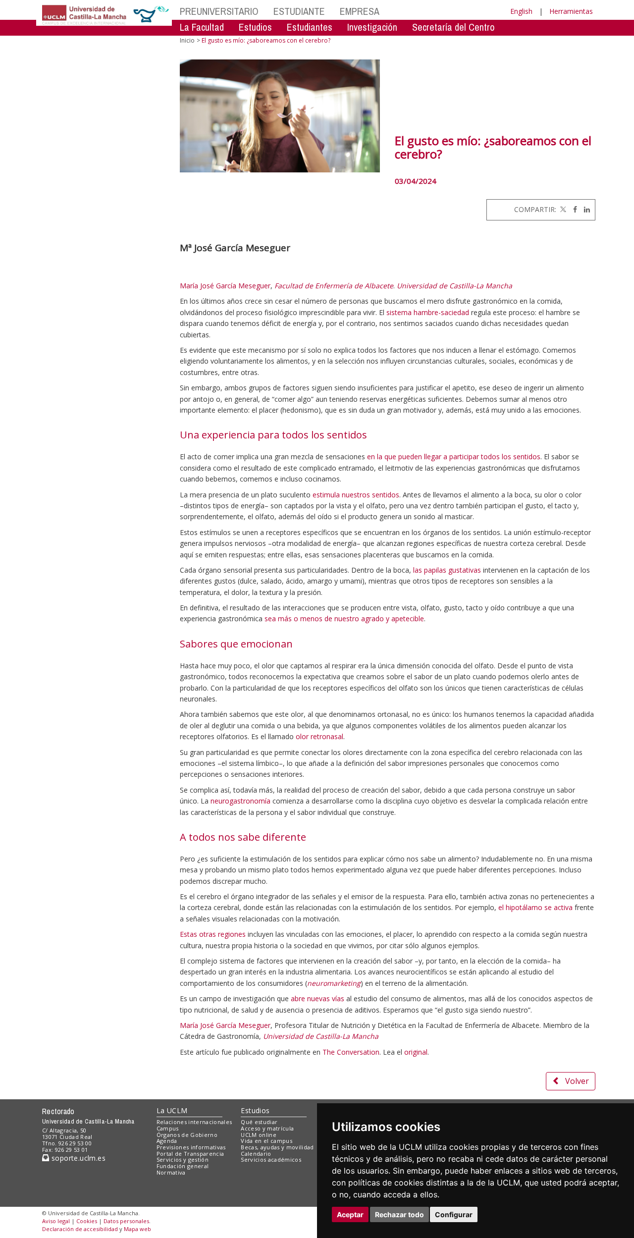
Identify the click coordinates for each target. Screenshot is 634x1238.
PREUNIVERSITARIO (219, 11)
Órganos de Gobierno (187, 1134)
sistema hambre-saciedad (427, 312)
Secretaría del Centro (453, 27)
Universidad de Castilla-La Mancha (454, 285)
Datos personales (126, 1221)
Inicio (187, 40)
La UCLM (172, 1110)
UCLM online (258, 1134)
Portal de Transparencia (190, 1153)
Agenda (167, 1140)
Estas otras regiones (213, 934)
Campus (168, 1128)
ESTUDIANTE (299, 11)
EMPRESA (359, 11)
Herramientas (571, 11)
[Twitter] (562, 209)
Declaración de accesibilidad (80, 1229)
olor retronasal (319, 736)
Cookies (86, 1221)
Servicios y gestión (183, 1159)
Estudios (255, 1110)
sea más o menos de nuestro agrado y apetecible (344, 618)
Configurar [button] (454, 1214)
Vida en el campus (266, 1140)
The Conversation (350, 1052)
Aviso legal (56, 1221)
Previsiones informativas (191, 1147)
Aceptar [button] (350, 1214)
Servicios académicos (271, 1159)
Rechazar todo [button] (399, 1214)
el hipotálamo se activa (535, 907)
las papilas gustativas (447, 570)
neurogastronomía (240, 801)
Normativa (171, 1172)
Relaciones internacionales (194, 1122)
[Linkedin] (584, 209)
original (415, 1052)
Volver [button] (577, 1081)
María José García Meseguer (225, 285)
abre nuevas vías (317, 998)
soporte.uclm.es (77, 1158)
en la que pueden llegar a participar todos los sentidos (453, 456)
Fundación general (183, 1166)
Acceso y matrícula (267, 1128)
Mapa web (137, 1229)
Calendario (256, 1153)
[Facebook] (572, 209)
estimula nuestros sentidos (356, 494)
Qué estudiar (259, 1122)
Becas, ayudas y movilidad (277, 1147)
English (521, 11)
